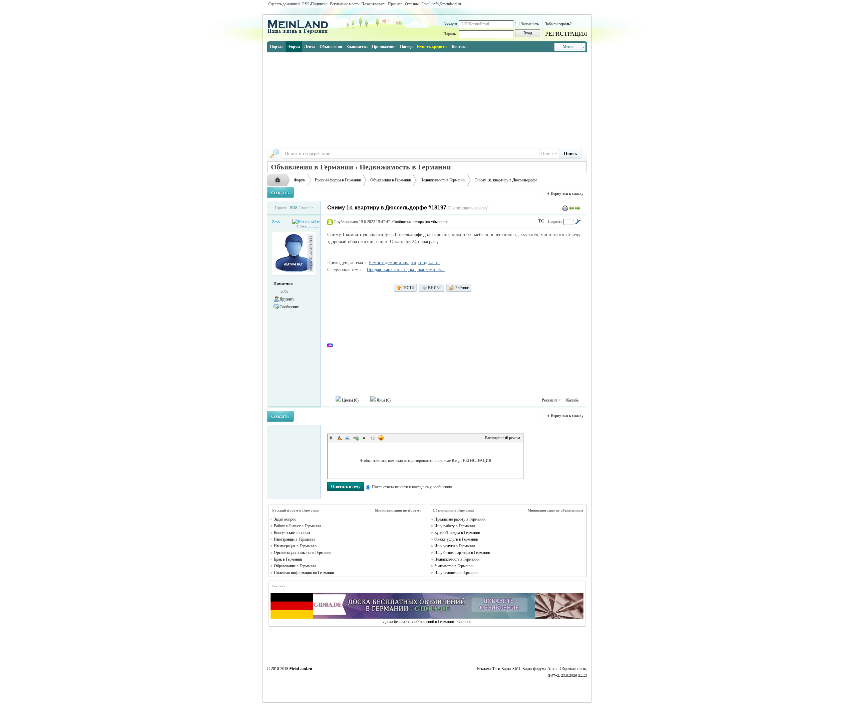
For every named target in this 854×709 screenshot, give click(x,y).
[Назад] (571, 207)
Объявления (331, 46)
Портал (277, 46)
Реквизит (549, 400)
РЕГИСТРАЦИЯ (566, 33)
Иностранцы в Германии (294, 539)
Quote (364, 438)
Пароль (449, 34)
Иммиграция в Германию (295, 546)
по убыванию (437, 221)
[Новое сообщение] (280, 192)
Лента (309, 46)
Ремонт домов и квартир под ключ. (404, 262)
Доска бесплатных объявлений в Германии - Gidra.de (427, 621)
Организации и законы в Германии (302, 552)
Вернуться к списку (567, 193)
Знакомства (357, 46)
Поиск (547, 153)
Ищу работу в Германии (454, 526)
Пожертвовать (373, 4)
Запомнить (530, 24)
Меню (568, 46)
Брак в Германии (288, 559)
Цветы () (350, 400)
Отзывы (412, 4)
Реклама (484, 668)
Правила (395, 4)
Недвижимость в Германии (442, 180)
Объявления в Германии (390, 180)
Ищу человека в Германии (456, 572)
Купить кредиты (432, 46)
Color (339, 438)
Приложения (384, 46)
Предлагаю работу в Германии (459, 519)
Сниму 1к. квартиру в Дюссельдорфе (506, 180)
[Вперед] (577, 207)
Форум (294, 46)
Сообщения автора (408, 221)
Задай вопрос (285, 519)
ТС (541, 221)
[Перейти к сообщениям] (577, 221)
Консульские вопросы (292, 532)
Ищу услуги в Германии (454, 546)
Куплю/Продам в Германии (457, 532)
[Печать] (565, 207)
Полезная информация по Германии (304, 572)
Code (372, 438)
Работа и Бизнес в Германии (297, 526)
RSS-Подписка (314, 4)
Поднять (555, 221)
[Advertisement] (427, 99)
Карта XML (511, 668)
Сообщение (289, 306)
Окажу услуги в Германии (456, 539)
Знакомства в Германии (453, 566)
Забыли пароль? (558, 24)
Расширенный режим (502, 438)
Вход (456, 460)
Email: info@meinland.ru (441, 4)
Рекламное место (344, 4)
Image (347, 438)
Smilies (381, 438)
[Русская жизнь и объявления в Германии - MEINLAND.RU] (300, 33)
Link (356, 438)
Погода (406, 46)
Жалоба (571, 400)
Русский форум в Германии (338, 180)
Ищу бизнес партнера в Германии (462, 552)
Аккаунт (450, 24)
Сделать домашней (284, 4)
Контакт (459, 46)
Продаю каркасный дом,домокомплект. (406, 269)
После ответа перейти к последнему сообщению (412, 487)
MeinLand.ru (300, 668)
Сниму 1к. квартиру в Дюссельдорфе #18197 (386, 207)
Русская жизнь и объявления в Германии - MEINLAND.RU (279, 180)
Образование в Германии (295, 566)
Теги (496, 668)
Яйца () (383, 400)
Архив (552, 668)
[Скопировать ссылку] (468, 208)
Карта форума (534, 668)
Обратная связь (573, 668)
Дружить (287, 299)
